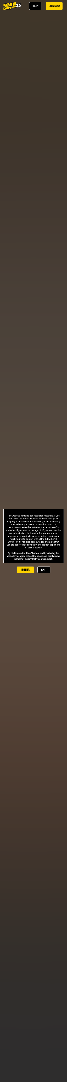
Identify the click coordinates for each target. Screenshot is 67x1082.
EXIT (44, 569)
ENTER (25, 569)
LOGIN (35, 6)
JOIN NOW (54, 6)
